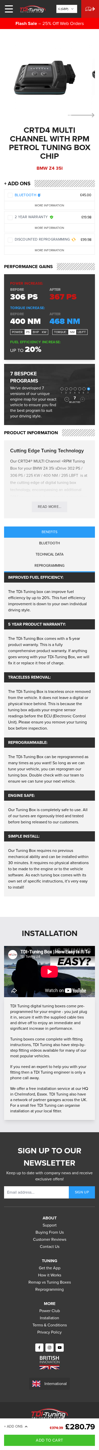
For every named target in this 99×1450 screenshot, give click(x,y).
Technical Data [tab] (49, 554)
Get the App (49, 1268)
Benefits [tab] (49, 532)
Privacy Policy (49, 1332)
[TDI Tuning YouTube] (60, 1347)
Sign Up (82, 1192)
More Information (49, 205)
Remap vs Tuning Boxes (49, 1282)
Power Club (49, 1311)
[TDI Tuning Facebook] (39, 1347)
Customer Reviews (49, 1239)
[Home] (33, 8)
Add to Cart (49, 1440)
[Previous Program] (66, 399)
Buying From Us (50, 1232)
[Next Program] (82, 399)
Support (50, 1225)
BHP (36, 332)
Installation (49, 1318)
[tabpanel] (49, 734)
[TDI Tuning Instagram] (49, 1347)
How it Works (49, 1275)
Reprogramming (49, 1289)
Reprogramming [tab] (49, 565)
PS (28, 332)
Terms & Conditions (49, 1325)
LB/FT (82, 332)
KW (44, 332)
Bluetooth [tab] (49, 543)
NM (72, 332)
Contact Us (49, 1246)
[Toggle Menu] (9, 9)
